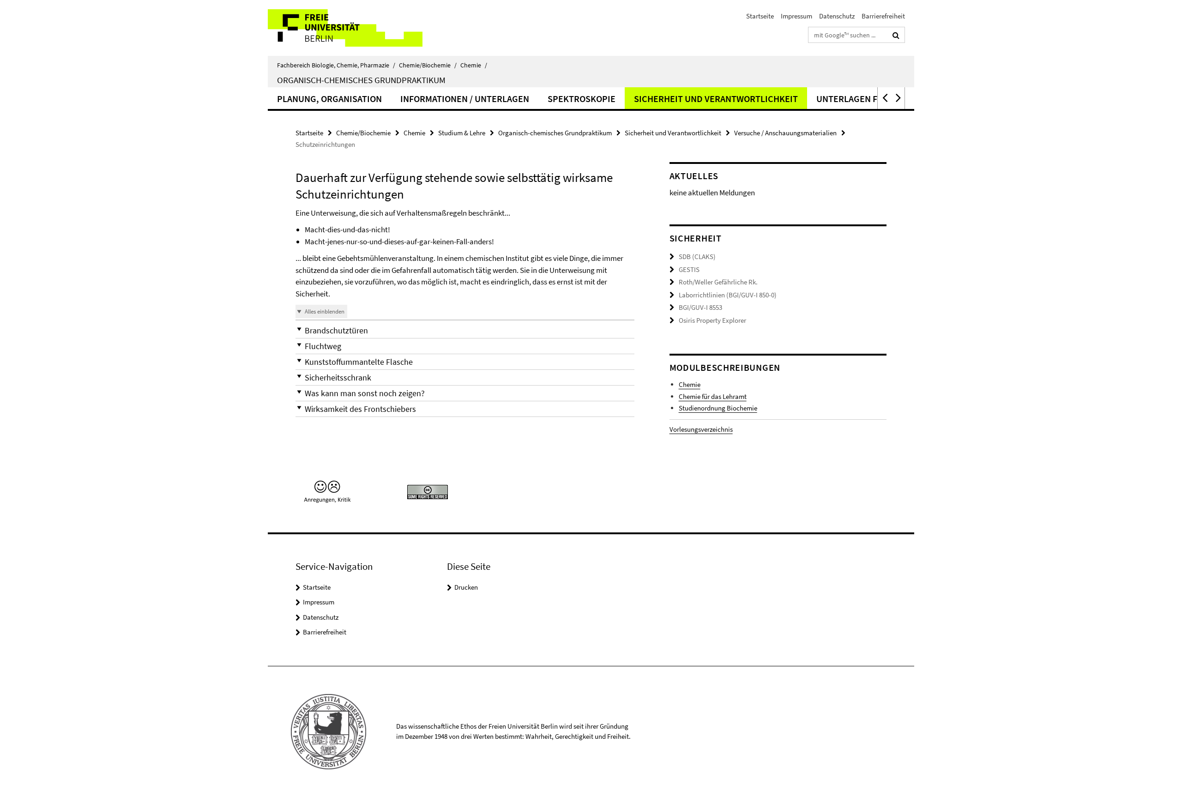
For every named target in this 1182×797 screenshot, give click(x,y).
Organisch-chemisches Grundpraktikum (361, 79)
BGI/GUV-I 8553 (700, 307)
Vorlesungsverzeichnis (701, 429)
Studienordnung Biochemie (718, 408)
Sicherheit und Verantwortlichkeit (716, 98)
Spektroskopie (581, 98)
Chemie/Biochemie (428, 65)
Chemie (473, 65)
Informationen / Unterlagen (464, 98)
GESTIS (689, 269)
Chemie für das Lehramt (713, 396)
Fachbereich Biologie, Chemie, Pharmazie (336, 65)
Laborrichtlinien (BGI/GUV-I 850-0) (728, 294)
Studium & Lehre (461, 132)
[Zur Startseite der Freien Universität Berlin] (345, 28)
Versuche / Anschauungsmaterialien (785, 132)
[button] (884, 98)
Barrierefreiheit (883, 16)
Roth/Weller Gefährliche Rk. (718, 282)
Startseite (760, 16)
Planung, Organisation (329, 98)
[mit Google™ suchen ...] (896, 35)
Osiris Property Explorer (712, 320)
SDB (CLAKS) (697, 256)
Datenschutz (837, 16)
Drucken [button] (466, 587)
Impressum (796, 16)
